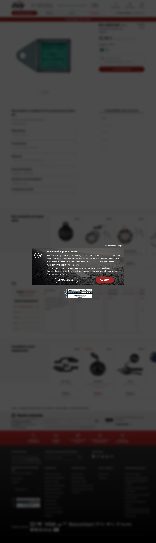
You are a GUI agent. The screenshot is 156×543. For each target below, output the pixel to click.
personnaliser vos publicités (96, 271)
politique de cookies (100, 268)
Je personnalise (66, 280)
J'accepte (105, 280)
